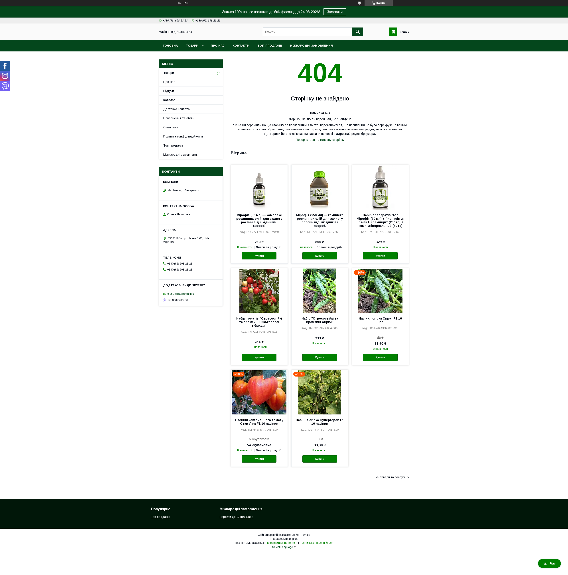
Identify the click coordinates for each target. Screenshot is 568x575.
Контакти (241, 45)
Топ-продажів (269, 45)
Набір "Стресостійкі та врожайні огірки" (320, 320)
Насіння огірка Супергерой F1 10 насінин (320, 421)
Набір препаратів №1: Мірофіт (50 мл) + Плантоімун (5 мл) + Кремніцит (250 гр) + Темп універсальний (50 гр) (380, 220)
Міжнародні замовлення (311, 45)
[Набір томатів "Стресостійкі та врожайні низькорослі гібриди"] (259, 290)
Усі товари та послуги (390, 477)
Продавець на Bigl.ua (284, 538)
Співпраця (170, 127)
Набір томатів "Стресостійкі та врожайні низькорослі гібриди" (259, 322)
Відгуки (168, 91)
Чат (553, 563)
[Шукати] (357, 31)
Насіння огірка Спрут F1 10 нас (380, 320)
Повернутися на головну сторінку (320, 139)
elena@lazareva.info (180, 293)
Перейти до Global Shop (236, 516)
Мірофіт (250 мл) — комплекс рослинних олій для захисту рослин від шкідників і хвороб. (319, 220)
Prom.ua (305, 534)
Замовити (335, 12)
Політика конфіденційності (183, 136)
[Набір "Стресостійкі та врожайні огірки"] (320, 290)
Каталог (169, 100)
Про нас (218, 45)
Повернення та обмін (178, 118)
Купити (259, 255)
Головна (170, 45)
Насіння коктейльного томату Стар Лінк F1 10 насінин (259, 421)
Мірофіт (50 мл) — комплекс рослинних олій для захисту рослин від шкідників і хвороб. (259, 220)
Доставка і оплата (176, 109)
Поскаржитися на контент (282, 542)
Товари (192, 45)
